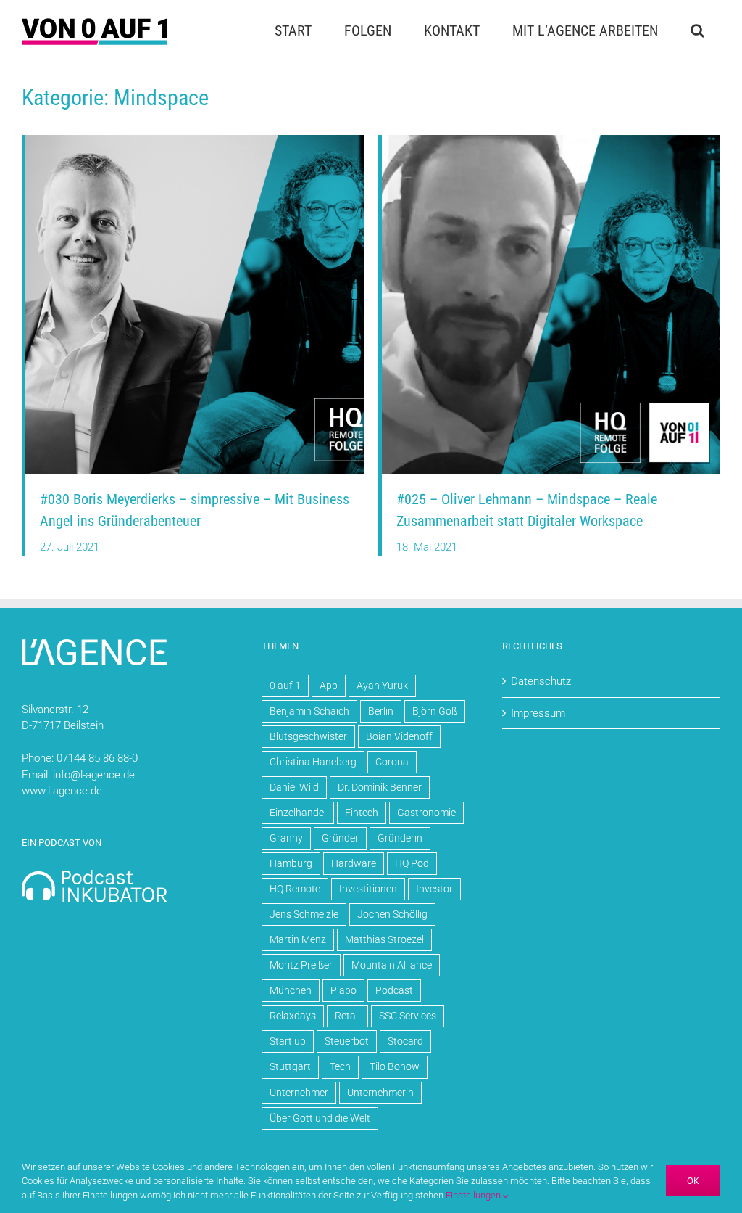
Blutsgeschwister (308, 736)
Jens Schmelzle (304, 914)
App (329, 685)
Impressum (538, 713)
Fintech (361, 812)
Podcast (394, 990)
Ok (693, 1181)
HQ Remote (295, 889)
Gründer (340, 838)
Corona (392, 762)
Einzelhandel (298, 812)
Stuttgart (290, 1066)
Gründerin (400, 838)
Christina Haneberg (313, 762)
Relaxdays (293, 1015)
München (291, 990)
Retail (347, 1015)
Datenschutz (541, 681)
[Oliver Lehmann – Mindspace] (551, 140)
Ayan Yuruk (382, 685)
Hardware (353, 863)
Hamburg (291, 863)
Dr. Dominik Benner (380, 787)
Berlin (380, 711)
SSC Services (407, 1015)
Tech (340, 1066)
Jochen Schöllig (392, 914)
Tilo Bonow (395, 1066)
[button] (697, 30)
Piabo (343, 990)
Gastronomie (426, 812)
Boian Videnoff (399, 736)
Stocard (405, 1041)
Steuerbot (347, 1041)
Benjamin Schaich (309, 711)
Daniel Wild (294, 787)
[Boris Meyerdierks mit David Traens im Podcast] (194, 140)
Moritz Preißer (301, 965)
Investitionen (368, 889)
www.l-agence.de (62, 790)
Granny (286, 838)
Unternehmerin (380, 1092)
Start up (288, 1041)
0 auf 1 (285, 685)
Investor (434, 889)
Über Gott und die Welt (320, 1118)
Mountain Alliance (391, 965)
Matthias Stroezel (384, 939)
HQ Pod (412, 863)
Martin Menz (298, 939)
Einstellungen (474, 1195)
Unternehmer (299, 1092)
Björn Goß (434, 711)
